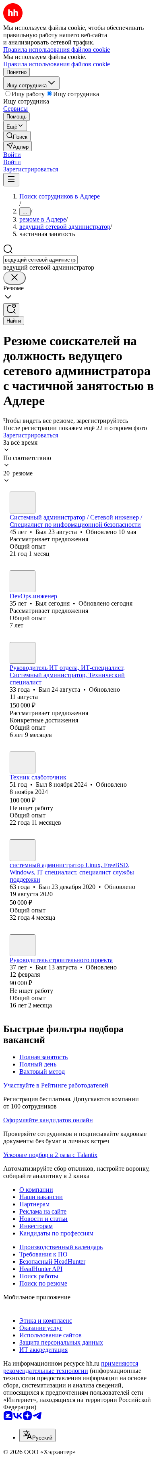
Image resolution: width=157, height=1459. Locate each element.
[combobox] (40, 259)
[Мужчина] (22, 502)
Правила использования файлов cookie (56, 64)
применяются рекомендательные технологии (70, 1367)
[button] (12, 154)
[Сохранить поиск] (11, 310)
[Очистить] (14, 278)
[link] (17, 136)
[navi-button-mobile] (11, 179)
